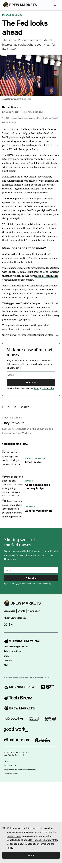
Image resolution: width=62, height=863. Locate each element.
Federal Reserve (9, 122)
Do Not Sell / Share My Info (43, 839)
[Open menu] (55, 5)
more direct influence (46, 275)
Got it (31, 855)
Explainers (9, 610)
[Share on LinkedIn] (15, 407)
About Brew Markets (15, 617)
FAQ (6, 665)
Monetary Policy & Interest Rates (43, 118)
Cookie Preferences (11, 774)
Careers (8, 660)
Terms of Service (10, 765)
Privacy (6, 761)
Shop (6, 655)
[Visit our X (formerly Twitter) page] (5, 624)
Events (21, 610)
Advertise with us (12, 651)
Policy (10, 847)
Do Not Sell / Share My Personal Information (20, 769)
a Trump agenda (30, 184)
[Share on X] (8, 407)
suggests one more (43, 198)
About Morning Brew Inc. (16, 646)
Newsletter (34, 610)
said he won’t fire (26, 285)
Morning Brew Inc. (20, 752)
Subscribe (31, 382)
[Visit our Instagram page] (11, 624)
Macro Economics (19, 118)
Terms (42, 843)
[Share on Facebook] (2, 407)
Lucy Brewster (13, 107)
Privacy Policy (14, 835)
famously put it (37, 311)
